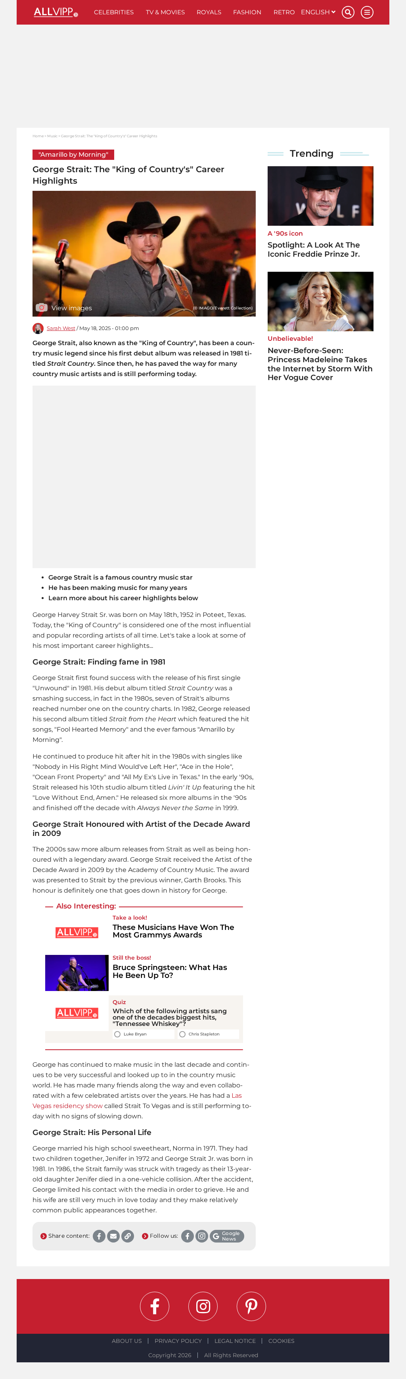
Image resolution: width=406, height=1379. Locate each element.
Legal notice (235, 1340)
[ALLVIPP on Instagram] (203, 1306)
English (316, 12)
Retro (284, 12)
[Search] (348, 12)
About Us (127, 1340)
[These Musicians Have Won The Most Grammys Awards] (77, 933)
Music (52, 136)
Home (38, 136)
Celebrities (114, 12)
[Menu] (367, 12)
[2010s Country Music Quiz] (77, 1019)
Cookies (281, 1340)
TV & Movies (165, 12)
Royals (209, 12)
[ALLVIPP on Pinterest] (251, 1306)
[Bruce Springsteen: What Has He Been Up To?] (77, 973)
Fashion (247, 12)
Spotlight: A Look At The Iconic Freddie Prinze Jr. (314, 249)
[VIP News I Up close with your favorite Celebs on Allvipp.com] (60, 12)
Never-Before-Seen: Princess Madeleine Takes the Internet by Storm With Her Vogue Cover (320, 364)
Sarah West (61, 328)
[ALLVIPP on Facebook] (154, 1306)
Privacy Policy (178, 1340)
